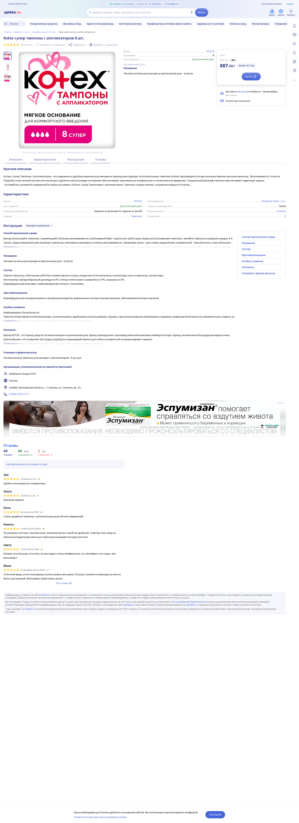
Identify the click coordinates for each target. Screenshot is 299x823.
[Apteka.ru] (15, 12)
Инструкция (75, 159)
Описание (15, 159)
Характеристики (45, 159)
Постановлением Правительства (189, 601)
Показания (248, 243)
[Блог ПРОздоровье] (294, 43)
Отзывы (100, 159)
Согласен (215, 814)
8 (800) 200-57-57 (19, 394)
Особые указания (252, 261)
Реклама (281, 403)
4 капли (281, 211)
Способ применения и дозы (258, 237)
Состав (246, 249)
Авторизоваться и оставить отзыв (26, 464)
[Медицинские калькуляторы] (294, 52)
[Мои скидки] (294, 34)
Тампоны (136, 216)
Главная (7, 32)
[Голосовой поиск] (191, 12)
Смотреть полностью (37, 225)
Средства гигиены (21, 32)
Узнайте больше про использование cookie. (100, 817)
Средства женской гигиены (44, 32)
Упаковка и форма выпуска (258, 273)
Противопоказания (253, 255)
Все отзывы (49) (64, 583)
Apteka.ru (45, 594)
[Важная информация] (294, 61)
